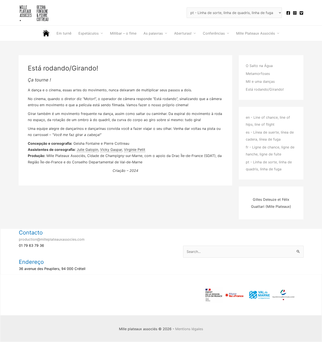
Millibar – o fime (123, 33)
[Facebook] (288, 13)
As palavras (153, 33)
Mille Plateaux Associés (255, 33)
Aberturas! (182, 33)
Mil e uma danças (260, 81)
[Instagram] (295, 13)
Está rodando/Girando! (265, 89)
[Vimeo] (301, 13)
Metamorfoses (258, 73)
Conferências (214, 33)
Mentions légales (189, 329)
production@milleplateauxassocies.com (52, 239)
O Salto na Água (259, 65)
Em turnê (64, 33)
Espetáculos (88, 33)
